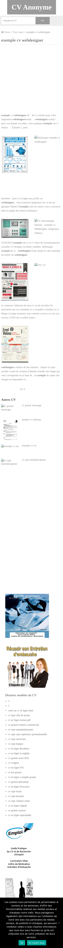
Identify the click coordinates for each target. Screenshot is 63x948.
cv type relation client (19, 801)
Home (7, 32)
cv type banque (15, 744)
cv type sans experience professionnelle (27, 734)
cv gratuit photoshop (18, 782)
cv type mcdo (15, 791)
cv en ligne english (17, 805)
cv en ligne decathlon (18, 748)
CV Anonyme (32, 7)
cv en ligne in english (18, 753)
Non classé (18, 32)
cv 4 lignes (13, 763)
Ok (21, 942)
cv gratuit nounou (17, 810)
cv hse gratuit (15, 772)
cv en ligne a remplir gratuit (22, 777)
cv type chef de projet (19, 715)
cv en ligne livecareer (18, 786)
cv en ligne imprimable (19, 815)
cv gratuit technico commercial (23, 725)
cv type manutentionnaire (20, 729)
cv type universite (17, 739)
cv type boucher (16, 796)
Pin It (22, 389)
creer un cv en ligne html (20, 710)
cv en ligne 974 (15, 767)
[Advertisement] (31, 80)
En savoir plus (37, 942)
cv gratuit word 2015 (18, 758)
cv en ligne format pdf (19, 720)
